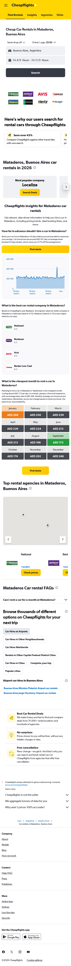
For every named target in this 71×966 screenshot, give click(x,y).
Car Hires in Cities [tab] (15, 663)
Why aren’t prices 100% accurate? (25, 807)
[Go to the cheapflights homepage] (24, 5)
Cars (19, 821)
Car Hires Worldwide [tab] (16, 647)
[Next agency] (63, 539)
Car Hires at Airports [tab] (16, 631)
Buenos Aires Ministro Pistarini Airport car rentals (31, 688)
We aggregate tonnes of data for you (26, 801)
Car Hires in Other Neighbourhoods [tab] (24, 639)
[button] (6, 5)
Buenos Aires (43, 821)
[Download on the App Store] (31, 937)
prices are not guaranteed (16, 785)
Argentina (30, 821)
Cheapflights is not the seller (21, 794)
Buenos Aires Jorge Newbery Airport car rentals (30, 693)
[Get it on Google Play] (11, 937)
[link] (30, 192)
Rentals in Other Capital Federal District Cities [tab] (30, 655)
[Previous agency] (8, 539)
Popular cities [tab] (12, 671)
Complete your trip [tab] (41, 663)
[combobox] (16, 42)
